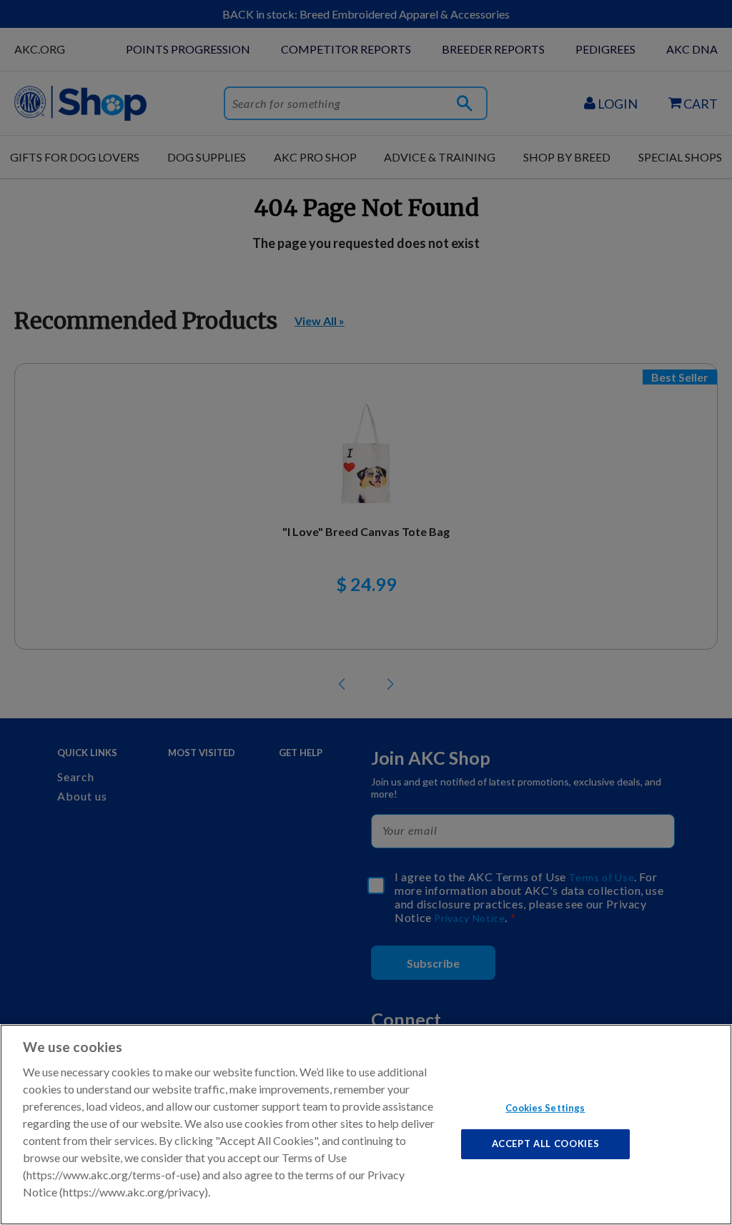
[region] (366, 1124)
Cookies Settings (545, 1107)
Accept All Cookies (546, 1143)
